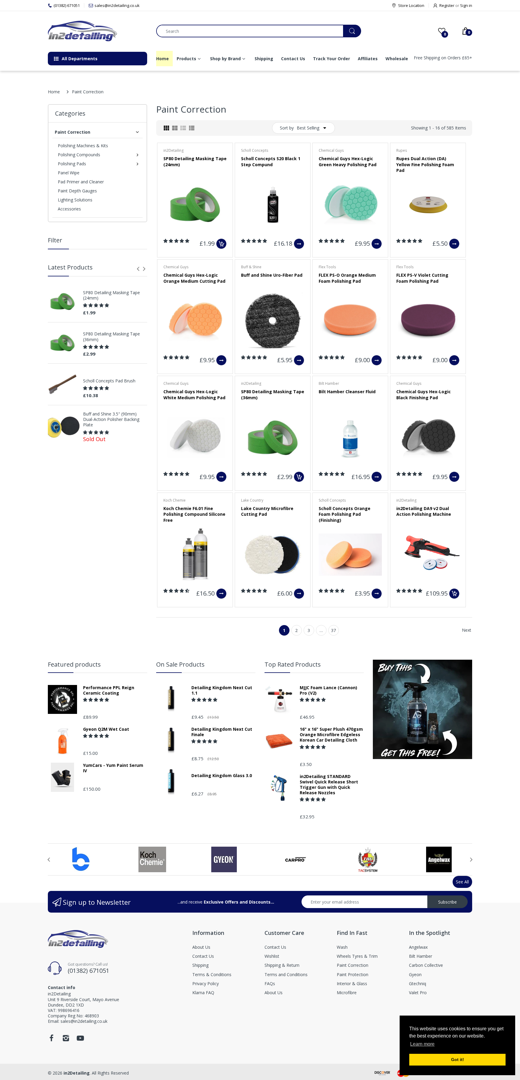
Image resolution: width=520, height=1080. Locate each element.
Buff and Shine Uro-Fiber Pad (271, 275)
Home (54, 92)
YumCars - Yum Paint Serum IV (113, 768)
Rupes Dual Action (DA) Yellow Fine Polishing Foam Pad (425, 164)
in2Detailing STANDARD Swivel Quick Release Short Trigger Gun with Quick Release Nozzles (329, 785)
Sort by (287, 128)
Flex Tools (327, 266)
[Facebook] (51, 1040)
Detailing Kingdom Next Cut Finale (221, 732)
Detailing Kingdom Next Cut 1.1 (221, 690)
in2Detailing (173, 150)
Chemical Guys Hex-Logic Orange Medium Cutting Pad (194, 278)
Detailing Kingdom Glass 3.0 (221, 775)
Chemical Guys (331, 150)
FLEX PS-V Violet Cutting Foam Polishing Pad (422, 278)
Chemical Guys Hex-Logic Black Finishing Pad (423, 394)
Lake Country (252, 500)
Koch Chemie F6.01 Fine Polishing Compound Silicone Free (194, 514)
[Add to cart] (221, 243)
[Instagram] (66, 1040)
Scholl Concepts (254, 150)
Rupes (401, 150)
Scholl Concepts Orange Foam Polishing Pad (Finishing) (344, 514)
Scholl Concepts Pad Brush (109, 381)
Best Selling (308, 128)
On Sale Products (180, 664)
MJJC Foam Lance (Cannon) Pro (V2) (328, 690)
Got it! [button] (457, 1059)
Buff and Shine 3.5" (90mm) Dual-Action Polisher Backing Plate (111, 419)
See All (462, 882)
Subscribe (447, 902)
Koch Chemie (174, 500)
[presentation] (138, 268)
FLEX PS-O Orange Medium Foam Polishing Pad (347, 278)
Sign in (466, 5)
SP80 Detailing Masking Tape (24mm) (111, 295)
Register (446, 5)
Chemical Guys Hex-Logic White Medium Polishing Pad (194, 394)
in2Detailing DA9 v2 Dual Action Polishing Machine (423, 511)
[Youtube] (80, 1040)
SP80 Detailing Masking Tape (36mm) (111, 336)
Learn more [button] (422, 1044)
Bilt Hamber (329, 383)
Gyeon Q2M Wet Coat (106, 729)
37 (333, 630)
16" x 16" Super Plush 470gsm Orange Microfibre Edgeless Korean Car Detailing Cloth (331, 735)
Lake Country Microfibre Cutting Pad (267, 511)
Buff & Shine (251, 266)
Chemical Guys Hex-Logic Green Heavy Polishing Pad (347, 161)
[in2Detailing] (97, 31)
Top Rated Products (293, 664)
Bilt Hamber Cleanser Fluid (347, 391)
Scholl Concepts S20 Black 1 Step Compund (270, 161)
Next (466, 630)
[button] (96, 305)
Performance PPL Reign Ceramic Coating (108, 690)
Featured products (74, 664)
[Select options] (299, 243)
